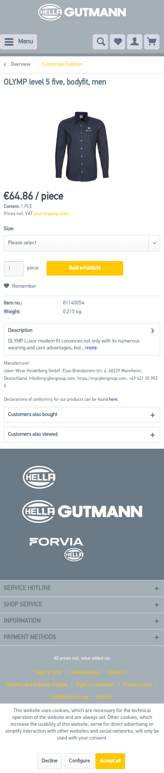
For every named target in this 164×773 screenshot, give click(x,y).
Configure (79, 761)
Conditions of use (70, 697)
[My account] (134, 41)
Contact (115, 672)
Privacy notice (137, 684)
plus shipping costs (51, 214)
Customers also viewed (33, 434)
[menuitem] (18, 41)
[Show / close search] (100, 41)
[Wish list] (117, 41)
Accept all (110, 761)
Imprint (103, 697)
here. (114, 399)
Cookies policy (84, 672)
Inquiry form (48, 672)
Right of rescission (95, 684)
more (90, 348)
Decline (50, 761)
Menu (25, 41)
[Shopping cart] (151, 41)
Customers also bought (32, 415)
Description (20, 330)
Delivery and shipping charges (37, 684)
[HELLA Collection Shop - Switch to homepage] (82, 15)
